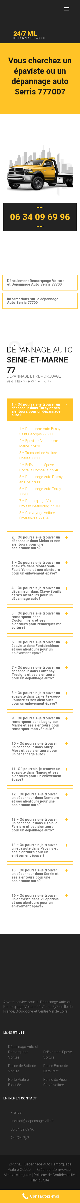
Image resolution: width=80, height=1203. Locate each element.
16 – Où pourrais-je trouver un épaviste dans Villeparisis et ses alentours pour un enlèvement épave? (35, 900)
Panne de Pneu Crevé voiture (55, 1082)
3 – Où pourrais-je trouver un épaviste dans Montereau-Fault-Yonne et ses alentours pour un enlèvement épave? (36, 567)
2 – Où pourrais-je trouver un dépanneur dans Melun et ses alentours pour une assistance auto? (36, 542)
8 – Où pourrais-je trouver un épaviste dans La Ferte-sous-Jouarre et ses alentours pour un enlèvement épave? (36, 698)
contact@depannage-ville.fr (32, 1121)
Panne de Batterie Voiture (22, 1068)
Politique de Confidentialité (54, 1175)
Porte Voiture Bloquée (18, 1082)
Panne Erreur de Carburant (55, 1068)
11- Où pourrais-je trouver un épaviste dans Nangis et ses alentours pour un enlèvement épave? (37, 774)
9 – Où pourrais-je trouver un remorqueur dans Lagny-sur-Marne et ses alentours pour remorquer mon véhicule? (36, 723)
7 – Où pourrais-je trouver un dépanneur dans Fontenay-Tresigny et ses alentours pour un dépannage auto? (36, 672)
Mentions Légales (17, 1175)
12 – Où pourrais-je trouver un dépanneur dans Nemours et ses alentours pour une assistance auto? (35, 799)
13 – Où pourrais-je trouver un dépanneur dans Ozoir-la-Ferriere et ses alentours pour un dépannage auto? (35, 824)
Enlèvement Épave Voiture (57, 1054)
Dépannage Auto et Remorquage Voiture (23, 1052)
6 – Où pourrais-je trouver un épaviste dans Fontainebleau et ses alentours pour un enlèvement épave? (36, 647)
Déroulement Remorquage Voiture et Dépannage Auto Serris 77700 (35, 282)
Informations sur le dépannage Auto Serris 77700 (32, 301)
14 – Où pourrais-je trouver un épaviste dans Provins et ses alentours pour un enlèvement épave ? (35, 850)
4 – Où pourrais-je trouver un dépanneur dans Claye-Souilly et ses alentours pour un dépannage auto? (36, 593)
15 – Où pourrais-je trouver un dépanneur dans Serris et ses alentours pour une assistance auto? (35, 875)
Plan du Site (40, 1180)
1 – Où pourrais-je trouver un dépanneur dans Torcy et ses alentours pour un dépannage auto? (36, 409)
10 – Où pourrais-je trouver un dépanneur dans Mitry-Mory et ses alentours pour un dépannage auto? (34, 748)
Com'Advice (61, 1169)
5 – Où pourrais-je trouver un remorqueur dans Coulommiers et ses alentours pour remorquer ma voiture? (36, 620)
